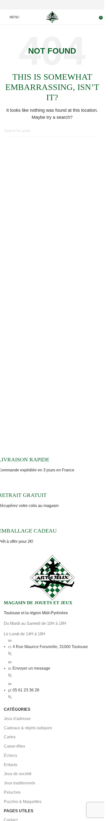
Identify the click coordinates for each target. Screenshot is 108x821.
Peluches (12, 792)
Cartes (10, 737)
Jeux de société (18, 774)
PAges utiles (18, 811)
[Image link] (52, 577)
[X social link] (46, 5)
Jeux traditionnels (19, 783)
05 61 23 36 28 (26, 690)
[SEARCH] (94, 131)
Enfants (10, 765)
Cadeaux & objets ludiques (28, 728)
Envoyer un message (31, 668)
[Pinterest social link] (52, 5)
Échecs (10, 755)
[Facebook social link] (40, 5)
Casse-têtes (14, 746)
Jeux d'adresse (17, 718)
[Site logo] (52, 16)
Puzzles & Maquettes (22, 801)
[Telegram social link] (64, 5)
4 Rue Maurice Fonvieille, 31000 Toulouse (50, 646)
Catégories (17, 709)
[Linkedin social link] (58, 5)
